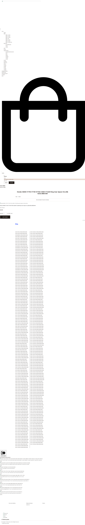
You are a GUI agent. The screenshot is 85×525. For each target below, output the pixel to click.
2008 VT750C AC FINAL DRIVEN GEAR (36, 354)
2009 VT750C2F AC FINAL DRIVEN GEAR (36, 404)
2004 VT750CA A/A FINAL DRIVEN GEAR (36, 260)
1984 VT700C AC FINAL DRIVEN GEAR (21, 266)
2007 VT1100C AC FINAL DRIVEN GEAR (36, 310)
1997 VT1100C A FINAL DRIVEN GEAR (21, 371)
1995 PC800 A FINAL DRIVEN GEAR (21, 349)
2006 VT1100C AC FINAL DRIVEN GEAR (36, 285)
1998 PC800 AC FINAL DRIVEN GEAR (21, 379)
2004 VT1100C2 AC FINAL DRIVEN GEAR (36, 238)
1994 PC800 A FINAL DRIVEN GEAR (21, 343)
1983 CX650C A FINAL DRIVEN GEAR (21, 236)
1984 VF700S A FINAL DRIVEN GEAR (21, 261)
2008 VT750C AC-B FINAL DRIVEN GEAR (36, 357)
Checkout (11, 182)
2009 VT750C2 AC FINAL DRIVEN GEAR (36, 401)
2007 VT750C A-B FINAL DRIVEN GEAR (36, 318)
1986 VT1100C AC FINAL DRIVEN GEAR (21, 304)
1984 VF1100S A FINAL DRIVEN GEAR (21, 255)
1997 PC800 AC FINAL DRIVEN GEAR (21, 370)
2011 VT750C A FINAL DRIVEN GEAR (36, 423)
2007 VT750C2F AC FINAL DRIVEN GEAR (36, 335)
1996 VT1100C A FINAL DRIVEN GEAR (21, 362)
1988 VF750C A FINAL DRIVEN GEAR (21, 318)
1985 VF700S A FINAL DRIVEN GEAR (21, 283)
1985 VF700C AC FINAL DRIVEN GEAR (21, 282)
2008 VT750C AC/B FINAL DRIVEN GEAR (36, 360)
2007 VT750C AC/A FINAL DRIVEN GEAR (36, 327)
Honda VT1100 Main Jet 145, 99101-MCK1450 (7, 468)
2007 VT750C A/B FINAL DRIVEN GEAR (36, 321)
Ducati (5, 49)
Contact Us (3, 74)
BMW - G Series (8, 37)
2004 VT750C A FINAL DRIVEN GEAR (36, 239)
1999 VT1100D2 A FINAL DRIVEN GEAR (21, 403)
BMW (4, 33)
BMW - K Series (8, 39)
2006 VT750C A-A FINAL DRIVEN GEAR (36, 291)
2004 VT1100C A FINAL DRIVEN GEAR (36, 233)
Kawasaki (5, 61)
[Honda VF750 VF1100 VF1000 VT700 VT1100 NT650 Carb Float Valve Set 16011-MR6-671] (14, 479)
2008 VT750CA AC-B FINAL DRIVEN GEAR (37, 392)
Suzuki (5, 67)
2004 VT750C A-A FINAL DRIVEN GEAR (36, 241)
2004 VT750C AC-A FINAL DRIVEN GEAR (36, 249)
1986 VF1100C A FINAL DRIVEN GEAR (21, 296)
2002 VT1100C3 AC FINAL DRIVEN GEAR (21, 442)
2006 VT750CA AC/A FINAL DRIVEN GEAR (37, 307)
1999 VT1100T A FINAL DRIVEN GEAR (21, 406)
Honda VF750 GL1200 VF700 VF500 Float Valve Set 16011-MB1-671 (10, 493)
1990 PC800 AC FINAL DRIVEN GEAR (21, 335)
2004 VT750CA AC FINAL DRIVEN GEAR (36, 263)
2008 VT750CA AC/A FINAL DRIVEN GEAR (37, 393)
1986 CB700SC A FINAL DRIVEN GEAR (21, 293)
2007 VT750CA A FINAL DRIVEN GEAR (36, 337)
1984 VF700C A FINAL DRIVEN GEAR (21, 258)
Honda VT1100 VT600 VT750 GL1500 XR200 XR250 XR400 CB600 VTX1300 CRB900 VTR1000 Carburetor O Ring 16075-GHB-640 (21, 460)
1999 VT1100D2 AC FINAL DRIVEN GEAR (21, 404)
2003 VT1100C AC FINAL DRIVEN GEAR (21, 445)
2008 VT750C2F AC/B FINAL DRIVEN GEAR (37, 379)
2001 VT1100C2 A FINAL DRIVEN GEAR (21, 425)
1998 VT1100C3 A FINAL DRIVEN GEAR (21, 387)
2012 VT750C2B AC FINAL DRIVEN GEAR (37, 437)
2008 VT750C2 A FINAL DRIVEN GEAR (36, 362)
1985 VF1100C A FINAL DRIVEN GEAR (21, 274)
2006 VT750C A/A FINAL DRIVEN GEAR (36, 293)
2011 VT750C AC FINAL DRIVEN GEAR (36, 425)
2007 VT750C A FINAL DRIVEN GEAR (36, 315)
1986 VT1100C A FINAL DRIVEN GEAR (21, 302)
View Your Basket (39, 199)
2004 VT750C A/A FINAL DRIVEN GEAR (36, 244)
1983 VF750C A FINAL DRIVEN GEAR (21, 241)
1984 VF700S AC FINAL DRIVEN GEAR (21, 263)
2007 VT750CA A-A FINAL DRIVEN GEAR (36, 338)
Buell (4, 48)
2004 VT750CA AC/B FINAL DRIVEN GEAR (37, 269)
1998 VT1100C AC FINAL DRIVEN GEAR (21, 382)
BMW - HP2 (7, 38)
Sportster (7, 56)
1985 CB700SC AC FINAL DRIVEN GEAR (21, 272)
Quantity (1, 213)
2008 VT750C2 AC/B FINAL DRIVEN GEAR (37, 370)
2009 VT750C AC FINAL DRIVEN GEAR (36, 398)
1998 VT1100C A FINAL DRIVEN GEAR (21, 381)
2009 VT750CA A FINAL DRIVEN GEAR (36, 409)
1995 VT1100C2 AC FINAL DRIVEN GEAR (21, 357)
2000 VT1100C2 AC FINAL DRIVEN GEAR (21, 414)
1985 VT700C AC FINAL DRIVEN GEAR (21, 291)
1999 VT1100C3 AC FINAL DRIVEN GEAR (21, 401)
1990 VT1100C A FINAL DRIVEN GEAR (21, 337)
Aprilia (5, 32)
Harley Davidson (6, 50)
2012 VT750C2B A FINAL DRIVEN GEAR (36, 436)
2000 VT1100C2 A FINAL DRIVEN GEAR (21, 412)
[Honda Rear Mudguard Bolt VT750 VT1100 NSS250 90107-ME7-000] (11, 487)
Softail (7, 55)
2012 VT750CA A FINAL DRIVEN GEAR (36, 442)
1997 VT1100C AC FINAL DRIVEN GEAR (21, 373)
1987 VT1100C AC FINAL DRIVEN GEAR (21, 313)
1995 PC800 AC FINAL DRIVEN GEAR (21, 351)
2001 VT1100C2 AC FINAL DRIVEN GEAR (21, 426)
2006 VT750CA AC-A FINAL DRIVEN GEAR (37, 305)
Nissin (7, 45)
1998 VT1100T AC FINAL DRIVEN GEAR (21, 392)
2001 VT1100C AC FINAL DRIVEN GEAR (21, 423)
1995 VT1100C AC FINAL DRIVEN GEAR (21, 354)
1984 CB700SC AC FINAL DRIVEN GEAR (21, 250)
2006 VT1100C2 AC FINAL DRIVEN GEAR (36, 288)
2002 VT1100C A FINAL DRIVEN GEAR (21, 434)
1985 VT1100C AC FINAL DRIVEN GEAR (21, 288)
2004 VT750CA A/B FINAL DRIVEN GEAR (36, 261)
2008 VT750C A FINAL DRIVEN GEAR (36, 346)
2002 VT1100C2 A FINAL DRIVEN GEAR (21, 437)
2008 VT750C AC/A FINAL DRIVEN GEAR (36, 359)
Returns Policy (4, 72)
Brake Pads (5, 43)
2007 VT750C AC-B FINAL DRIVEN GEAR (36, 326)
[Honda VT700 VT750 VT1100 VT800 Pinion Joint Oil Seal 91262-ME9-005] (12, 471)
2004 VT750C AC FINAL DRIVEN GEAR (36, 247)
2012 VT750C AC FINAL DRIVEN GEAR (36, 431)
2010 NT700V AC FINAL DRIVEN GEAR (36, 414)
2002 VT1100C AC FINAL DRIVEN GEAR (21, 436)
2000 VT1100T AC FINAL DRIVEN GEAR (21, 420)
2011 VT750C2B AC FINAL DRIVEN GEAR (36, 428)
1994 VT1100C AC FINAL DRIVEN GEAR (21, 348)
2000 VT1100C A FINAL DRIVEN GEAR (21, 409)
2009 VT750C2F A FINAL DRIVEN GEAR (36, 403)
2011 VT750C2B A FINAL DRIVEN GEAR (36, 426)
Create (8, 523)
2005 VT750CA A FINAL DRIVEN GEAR (36, 280)
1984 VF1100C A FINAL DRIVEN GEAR (21, 252)
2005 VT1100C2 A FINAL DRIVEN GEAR (36, 274)
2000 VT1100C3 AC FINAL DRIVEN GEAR (21, 417)
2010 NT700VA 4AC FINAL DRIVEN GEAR (36, 415)
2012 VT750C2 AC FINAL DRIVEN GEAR (36, 434)
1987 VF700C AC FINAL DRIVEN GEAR (21, 310)
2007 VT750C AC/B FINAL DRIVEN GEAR (36, 329)
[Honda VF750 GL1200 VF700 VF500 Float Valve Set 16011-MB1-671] (11, 491)
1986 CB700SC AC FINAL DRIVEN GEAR (21, 294)
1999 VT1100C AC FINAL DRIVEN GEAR (21, 395)
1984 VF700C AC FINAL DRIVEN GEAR (21, 260)
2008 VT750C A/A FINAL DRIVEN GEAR (36, 351)
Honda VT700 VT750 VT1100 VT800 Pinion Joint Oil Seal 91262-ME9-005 (11, 472)
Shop (2, 31)
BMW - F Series (8, 36)
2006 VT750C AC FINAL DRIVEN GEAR (36, 294)
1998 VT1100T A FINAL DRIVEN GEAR (21, 390)
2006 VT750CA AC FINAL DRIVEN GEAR (36, 304)
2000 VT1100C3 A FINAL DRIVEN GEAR (21, 415)
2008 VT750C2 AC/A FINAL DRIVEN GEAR (37, 368)
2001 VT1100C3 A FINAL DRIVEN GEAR (21, 428)
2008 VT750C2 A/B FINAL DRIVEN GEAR (36, 365)
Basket (6, 182)
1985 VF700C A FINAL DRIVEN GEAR (21, 280)
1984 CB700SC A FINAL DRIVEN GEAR (21, 249)
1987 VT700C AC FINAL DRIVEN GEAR (21, 316)
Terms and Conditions (12, 503)
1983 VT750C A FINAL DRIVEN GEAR (21, 244)
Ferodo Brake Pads (8, 44)
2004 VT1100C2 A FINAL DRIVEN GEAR (36, 236)
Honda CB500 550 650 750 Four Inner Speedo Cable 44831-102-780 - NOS (12, 476)
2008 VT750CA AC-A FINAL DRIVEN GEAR (37, 390)
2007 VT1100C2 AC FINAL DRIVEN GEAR (36, 313)
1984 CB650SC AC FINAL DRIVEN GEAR (21, 247)
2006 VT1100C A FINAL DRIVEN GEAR (36, 283)
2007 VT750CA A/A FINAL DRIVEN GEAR (36, 340)
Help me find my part (4, 73)
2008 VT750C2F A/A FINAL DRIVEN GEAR (37, 373)
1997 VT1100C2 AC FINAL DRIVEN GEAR (21, 376)
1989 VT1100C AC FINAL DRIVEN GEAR (21, 332)
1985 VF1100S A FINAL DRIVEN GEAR (21, 277)
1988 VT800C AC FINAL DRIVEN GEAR (21, 326)
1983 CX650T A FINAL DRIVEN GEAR (21, 238)
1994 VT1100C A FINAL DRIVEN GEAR (21, 346)
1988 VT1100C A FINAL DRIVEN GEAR (21, 321)
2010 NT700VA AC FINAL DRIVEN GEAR (36, 417)
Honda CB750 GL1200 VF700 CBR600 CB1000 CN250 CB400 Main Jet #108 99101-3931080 (14, 464)
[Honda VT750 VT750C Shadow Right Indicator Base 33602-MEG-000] (11, 483)
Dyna (6, 54)
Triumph (5, 68)
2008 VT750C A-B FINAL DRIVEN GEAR (36, 349)
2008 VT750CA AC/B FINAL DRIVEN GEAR (37, 395)
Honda (5, 60)
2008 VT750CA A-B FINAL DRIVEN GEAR (36, 384)
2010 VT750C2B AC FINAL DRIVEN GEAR (37, 420)
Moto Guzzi (5, 62)
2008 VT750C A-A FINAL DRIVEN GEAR (36, 348)
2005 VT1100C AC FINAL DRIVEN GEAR (36, 272)
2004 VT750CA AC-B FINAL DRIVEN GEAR (37, 266)
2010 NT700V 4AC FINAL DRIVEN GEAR (36, 412)
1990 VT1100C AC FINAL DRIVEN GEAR (21, 338)
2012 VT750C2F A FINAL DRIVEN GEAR (36, 439)
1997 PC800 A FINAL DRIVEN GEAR (21, 368)
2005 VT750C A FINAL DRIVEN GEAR (36, 277)
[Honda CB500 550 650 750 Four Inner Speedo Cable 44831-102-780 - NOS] (12, 475)
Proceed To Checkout (45, 199)
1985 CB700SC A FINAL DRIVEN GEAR (21, 271)
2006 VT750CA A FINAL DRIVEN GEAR (36, 299)
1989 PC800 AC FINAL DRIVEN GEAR (21, 329)
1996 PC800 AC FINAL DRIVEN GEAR (21, 360)
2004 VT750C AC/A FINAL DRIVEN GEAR (36, 252)
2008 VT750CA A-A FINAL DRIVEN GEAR (36, 382)
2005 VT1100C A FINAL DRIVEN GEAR (36, 271)
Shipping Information (29, 503)
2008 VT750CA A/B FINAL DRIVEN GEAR (36, 387)
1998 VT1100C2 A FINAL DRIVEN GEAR (21, 384)
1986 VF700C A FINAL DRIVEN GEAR (21, 299)
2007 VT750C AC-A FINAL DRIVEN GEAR (36, 324)
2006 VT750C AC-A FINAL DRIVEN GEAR (36, 296)
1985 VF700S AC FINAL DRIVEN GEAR (21, 285)
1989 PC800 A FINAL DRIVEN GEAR (21, 327)
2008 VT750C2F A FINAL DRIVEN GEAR (36, 371)
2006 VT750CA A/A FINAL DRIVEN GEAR (36, 302)
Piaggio (5, 66)
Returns (43, 503)
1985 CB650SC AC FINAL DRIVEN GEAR (21, 269)
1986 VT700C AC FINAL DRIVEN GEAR (21, 307)
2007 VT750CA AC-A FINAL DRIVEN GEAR (37, 343)
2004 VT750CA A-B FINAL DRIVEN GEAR (36, 258)
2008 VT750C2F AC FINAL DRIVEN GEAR (36, 376)
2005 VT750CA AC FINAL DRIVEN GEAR (36, 282)
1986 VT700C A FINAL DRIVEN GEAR (21, 305)
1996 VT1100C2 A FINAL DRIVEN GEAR (21, 365)
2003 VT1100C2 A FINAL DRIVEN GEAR (21, 447)
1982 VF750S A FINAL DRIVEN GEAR (21, 233)
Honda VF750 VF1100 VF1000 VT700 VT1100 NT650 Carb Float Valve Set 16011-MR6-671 (14, 480)
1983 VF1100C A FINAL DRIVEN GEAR (21, 239)
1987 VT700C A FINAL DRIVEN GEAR (21, 315)
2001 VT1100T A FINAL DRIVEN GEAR (21, 431)
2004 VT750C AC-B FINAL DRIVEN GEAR (36, 250)
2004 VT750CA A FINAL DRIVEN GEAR (36, 255)
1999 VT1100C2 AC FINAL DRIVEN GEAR (21, 398)
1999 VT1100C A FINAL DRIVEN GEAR (21, 393)
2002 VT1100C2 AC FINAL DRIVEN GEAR (21, 439)
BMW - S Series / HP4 (9, 42)
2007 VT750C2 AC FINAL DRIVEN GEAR (36, 332)
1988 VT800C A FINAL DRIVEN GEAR (21, 324)
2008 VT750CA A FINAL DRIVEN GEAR (36, 381)
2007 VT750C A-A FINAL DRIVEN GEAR (36, 316)
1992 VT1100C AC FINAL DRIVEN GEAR (21, 340)
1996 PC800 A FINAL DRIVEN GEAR (21, 359)
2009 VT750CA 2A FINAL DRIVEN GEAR (36, 406)
